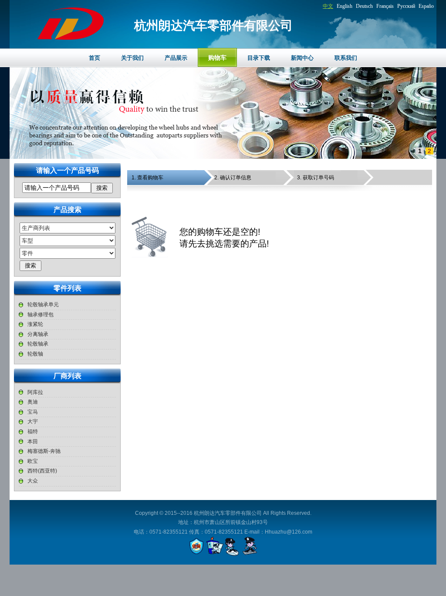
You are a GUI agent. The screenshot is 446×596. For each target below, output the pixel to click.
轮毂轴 (35, 354)
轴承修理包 (40, 315)
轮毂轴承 (37, 344)
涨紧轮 (35, 324)
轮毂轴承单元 (43, 304)
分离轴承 (37, 334)
